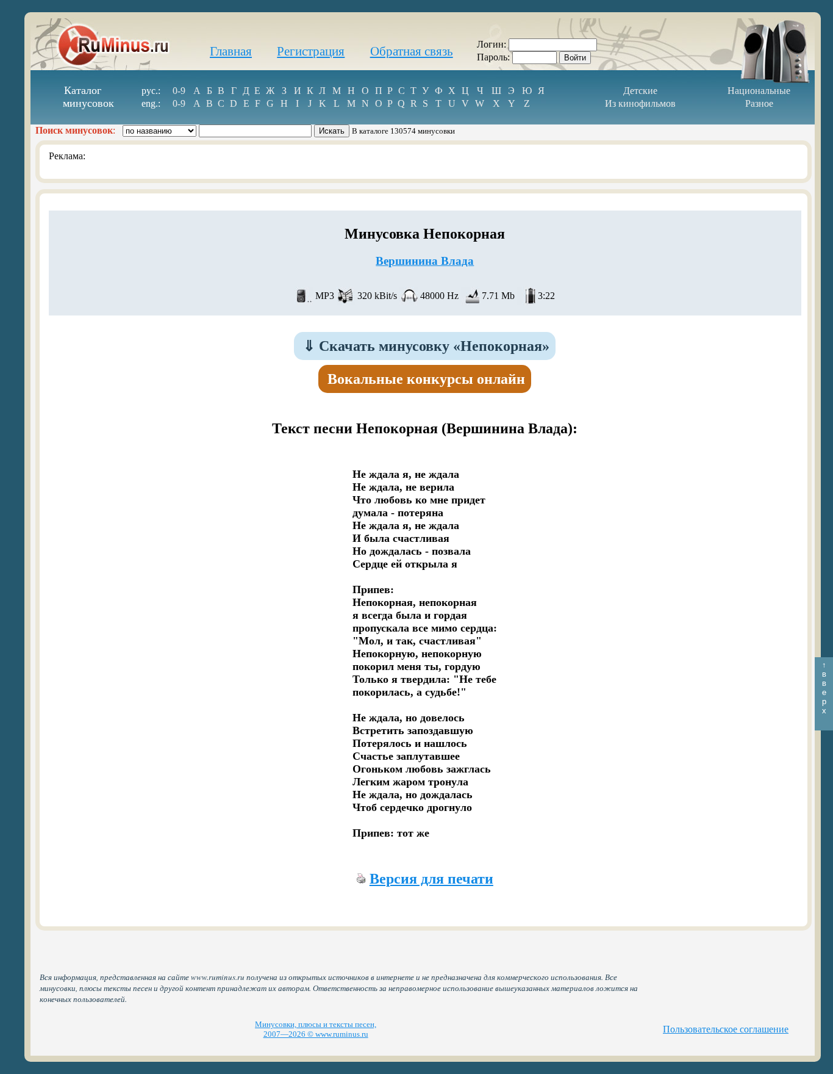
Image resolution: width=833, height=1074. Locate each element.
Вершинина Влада (425, 260)
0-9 (179, 90)
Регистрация (311, 51)
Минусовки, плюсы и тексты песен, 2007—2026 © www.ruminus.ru (315, 1029)
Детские (640, 90)
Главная (231, 51)
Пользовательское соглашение (725, 1029)
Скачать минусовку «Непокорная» (426, 346)
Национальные (759, 90)
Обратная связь (411, 51)
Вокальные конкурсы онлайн (426, 379)
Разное (759, 103)
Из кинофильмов (640, 103)
